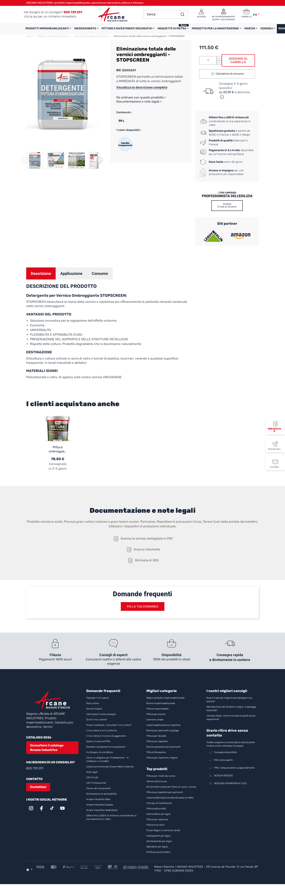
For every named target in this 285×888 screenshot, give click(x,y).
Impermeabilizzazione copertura (163, 725)
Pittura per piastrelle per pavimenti (164, 792)
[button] (99, 160)
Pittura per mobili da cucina (160, 776)
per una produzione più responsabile (226, 172)
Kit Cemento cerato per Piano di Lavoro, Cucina (171, 786)
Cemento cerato (154, 719)
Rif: (118, 70)
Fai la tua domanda (142, 606)
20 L (121, 120)
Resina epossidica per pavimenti (163, 746)
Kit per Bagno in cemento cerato (163, 830)
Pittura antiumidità (156, 808)
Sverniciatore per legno (158, 814)
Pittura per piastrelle (157, 741)
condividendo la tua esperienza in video (229, 121)
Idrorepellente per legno (159, 841)
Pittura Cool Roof (155, 825)
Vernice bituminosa (156, 781)
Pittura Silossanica (156, 752)
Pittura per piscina (155, 714)
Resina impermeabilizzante (160, 703)
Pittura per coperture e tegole (162, 757)
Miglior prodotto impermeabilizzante (165, 697)
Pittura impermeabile (157, 708)
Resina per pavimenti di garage (162, 730)
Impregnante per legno (158, 835)
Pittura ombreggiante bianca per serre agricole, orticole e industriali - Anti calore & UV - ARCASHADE (58, 449)
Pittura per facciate (156, 736)
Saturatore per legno (157, 846)
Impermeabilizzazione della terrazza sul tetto (169, 797)
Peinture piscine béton (158, 852)
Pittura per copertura (157, 819)
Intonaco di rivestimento (159, 803)
